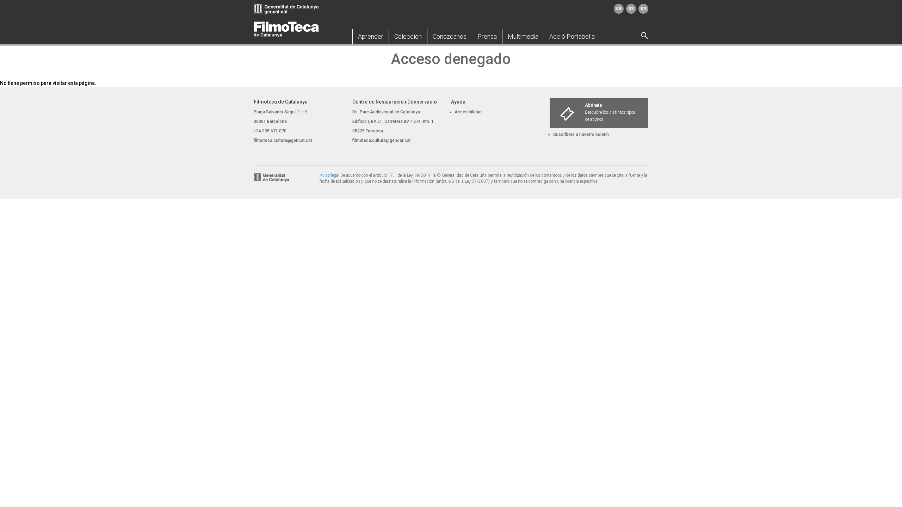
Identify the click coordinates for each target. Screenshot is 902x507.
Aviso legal (329, 175)
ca (619, 8)
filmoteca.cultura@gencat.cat (283, 140)
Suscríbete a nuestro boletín (581, 134)
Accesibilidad (468, 111)
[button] (371, 36)
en (643, 8)
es (631, 8)
